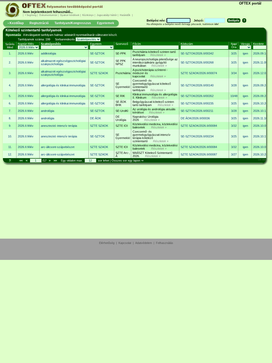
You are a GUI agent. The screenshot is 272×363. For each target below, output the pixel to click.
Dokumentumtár (48, 15)
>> (55, 160)
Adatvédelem (143, 242)
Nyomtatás (13, 34)
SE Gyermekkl (123, 85)
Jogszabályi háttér (107, 15)
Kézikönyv (88, 15)
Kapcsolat (124, 242)
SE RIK (120, 96)
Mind (10, 47)
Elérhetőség (106, 242)
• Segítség (30, 15)
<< (21, 160)
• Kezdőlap (16, 23)
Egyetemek (105, 23)
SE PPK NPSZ (121, 62)
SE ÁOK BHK (121, 103)
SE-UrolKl (122, 110)
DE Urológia (121, 118)
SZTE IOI (122, 125)
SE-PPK (121, 53)
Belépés (233, 20)
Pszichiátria (123, 73)
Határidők (125, 15)
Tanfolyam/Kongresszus (72, 23)
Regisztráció (39, 23)
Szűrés (10, 44)
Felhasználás (164, 242)
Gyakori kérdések (69, 15)
